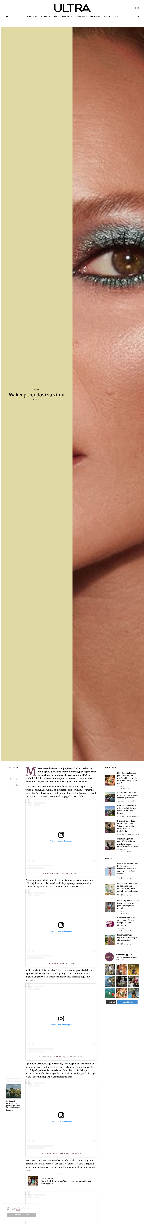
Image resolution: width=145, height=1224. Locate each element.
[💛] (110, 981)
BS (116, 16)
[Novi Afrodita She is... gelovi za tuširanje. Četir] (133, 981)
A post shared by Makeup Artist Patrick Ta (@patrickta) (61, 1153)
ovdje (18, 1210)
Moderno (36, 389)
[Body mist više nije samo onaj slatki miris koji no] (133, 993)
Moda (43, 1178)
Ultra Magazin (13, 767)
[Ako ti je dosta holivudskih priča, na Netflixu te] (133, 969)
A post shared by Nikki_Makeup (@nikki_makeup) (61, 873)
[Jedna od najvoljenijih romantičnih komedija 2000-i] (121, 969)
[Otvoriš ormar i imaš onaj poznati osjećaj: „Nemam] (110, 969)
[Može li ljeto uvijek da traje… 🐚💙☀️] (110, 993)
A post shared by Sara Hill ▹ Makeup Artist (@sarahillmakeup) (61, 1057)
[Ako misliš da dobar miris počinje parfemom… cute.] (121, 993)
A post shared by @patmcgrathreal (61, 963)
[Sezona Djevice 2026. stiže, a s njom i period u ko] (121, 981)
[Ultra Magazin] (72, 8)
